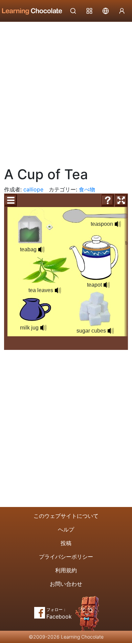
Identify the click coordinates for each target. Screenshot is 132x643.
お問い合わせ (66, 583)
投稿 (66, 543)
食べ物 (87, 189)
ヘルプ (66, 529)
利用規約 (66, 570)
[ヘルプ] (107, 200)
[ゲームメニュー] (11, 200)
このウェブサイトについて (66, 515)
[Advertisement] (66, 92)
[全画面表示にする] (121, 200)
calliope (33, 189)
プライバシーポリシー (66, 556)
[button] (41, 249)
